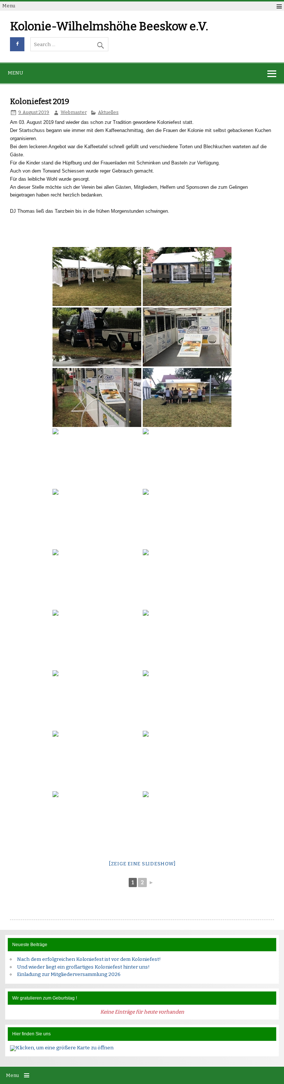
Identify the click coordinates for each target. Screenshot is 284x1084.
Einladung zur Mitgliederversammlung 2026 (69, 974)
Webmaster (74, 112)
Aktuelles (108, 112)
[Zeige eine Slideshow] (142, 863)
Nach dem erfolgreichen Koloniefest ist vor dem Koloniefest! (89, 959)
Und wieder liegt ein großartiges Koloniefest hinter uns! (83, 967)
